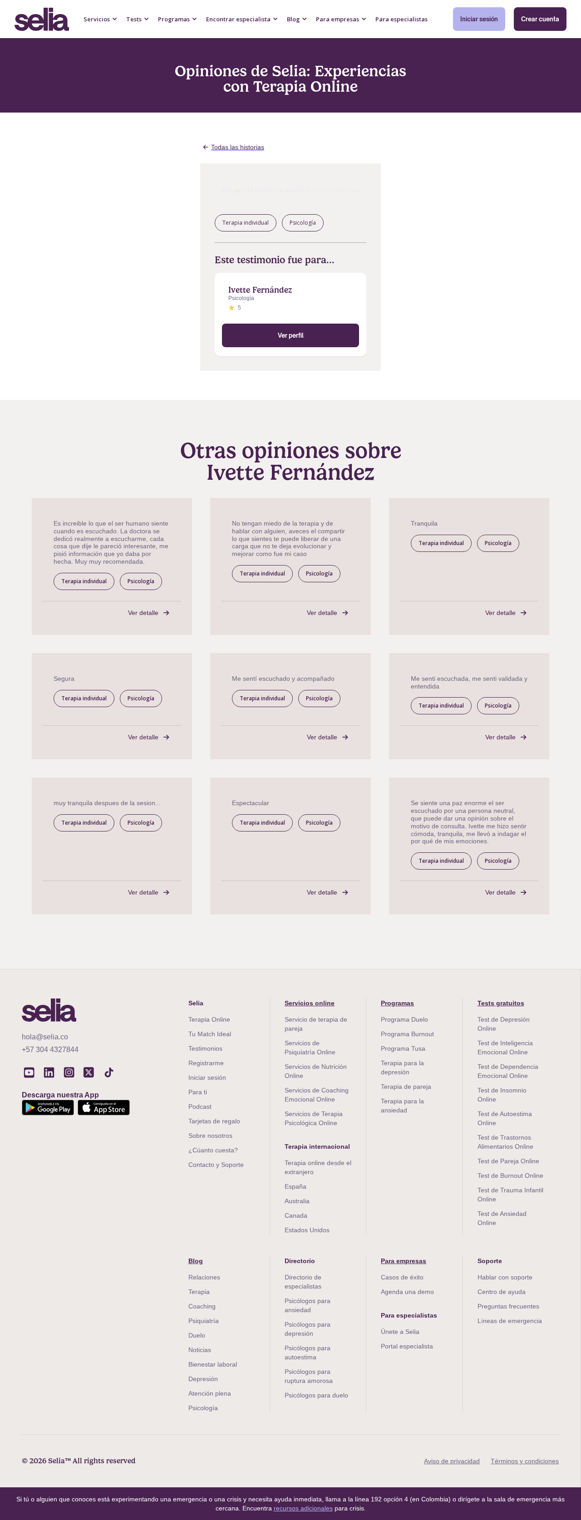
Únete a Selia (400, 1331)
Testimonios (205, 1048)
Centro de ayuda (502, 1291)
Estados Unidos (307, 1230)
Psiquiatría (203, 1320)
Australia (297, 1201)
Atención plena (209, 1393)
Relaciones (204, 1277)
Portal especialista (407, 1346)
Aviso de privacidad (452, 1461)
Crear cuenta (540, 19)
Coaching (202, 1306)
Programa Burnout (407, 1034)
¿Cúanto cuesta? (213, 1150)
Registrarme (206, 1063)
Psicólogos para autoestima (307, 1352)
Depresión (203, 1378)
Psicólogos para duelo (316, 1395)
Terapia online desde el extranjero (318, 1167)
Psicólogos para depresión (307, 1329)
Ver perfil (291, 335)
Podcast (200, 1106)
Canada (296, 1215)
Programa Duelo (404, 1019)
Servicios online (310, 1003)
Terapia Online (209, 1019)
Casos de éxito (402, 1277)
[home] (42, 19)
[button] (101, 19)
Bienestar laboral (212, 1364)
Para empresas (403, 1260)
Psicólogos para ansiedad (307, 1305)
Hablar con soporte (505, 1277)
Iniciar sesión (479, 19)
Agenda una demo (407, 1291)
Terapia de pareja (406, 1086)
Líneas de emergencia (510, 1320)
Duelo (196, 1335)
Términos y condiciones (525, 1461)
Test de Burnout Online (510, 1175)
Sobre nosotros (210, 1135)
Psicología (203, 1408)
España (295, 1186)
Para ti (197, 1092)
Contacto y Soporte (216, 1164)
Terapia (199, 1291)
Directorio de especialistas (303, 1282)
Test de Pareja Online (508, 1161)
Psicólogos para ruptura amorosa (309, 1376)
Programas (397, 1003)
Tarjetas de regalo (214, 1121)
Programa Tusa (403, 1048)
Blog (195, 1260)
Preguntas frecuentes (508, 1306)
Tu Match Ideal (209, 1034)
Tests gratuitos (501, 1003)
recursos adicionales (303, 1508)
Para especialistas (401, 19)
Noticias (199, 1349)
